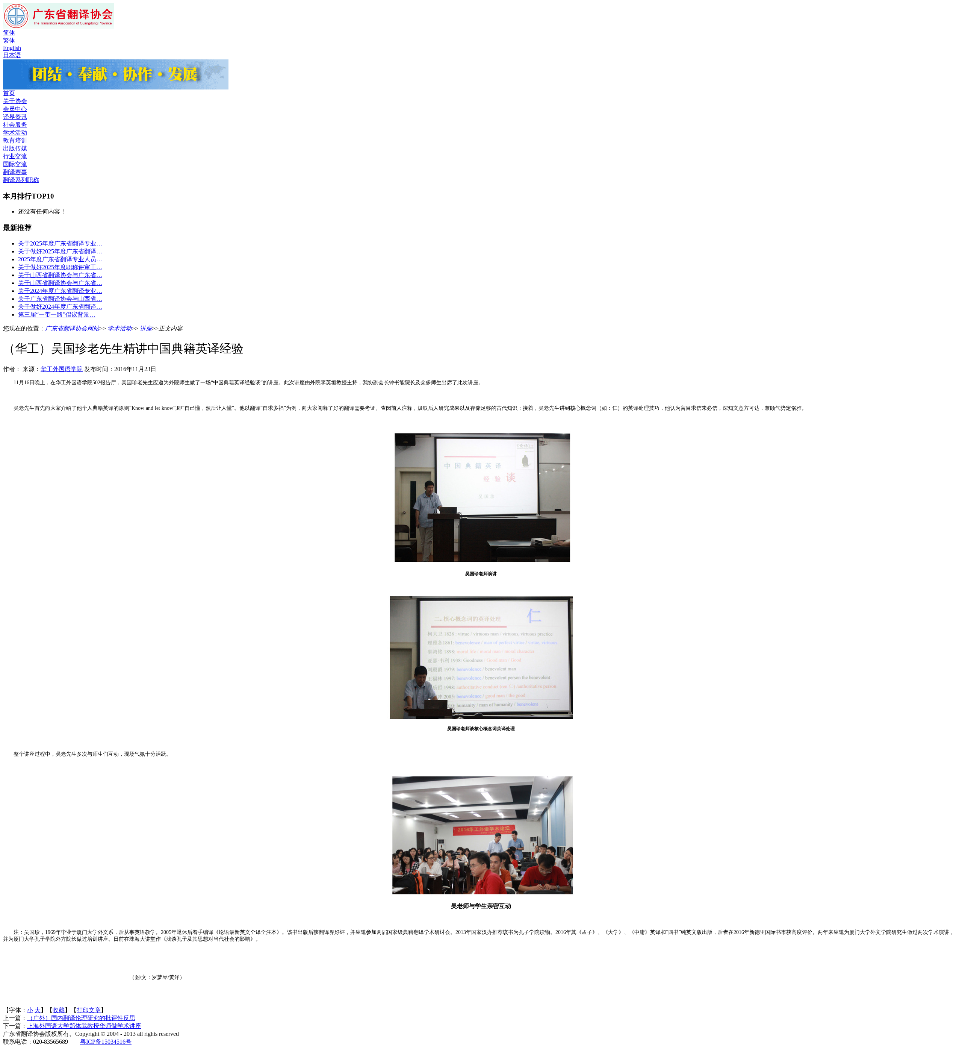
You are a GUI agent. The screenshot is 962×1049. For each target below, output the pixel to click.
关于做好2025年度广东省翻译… (60, 251)
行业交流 (15, 156)
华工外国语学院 (62, 369)
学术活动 (15, 132)
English (12, 48)
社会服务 (15, 124)
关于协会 (15, 101)
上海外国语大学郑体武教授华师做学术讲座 (84, 1026)
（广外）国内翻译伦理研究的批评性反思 (81, 1018)
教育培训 (15, 140)
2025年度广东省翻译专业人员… (60, 259)
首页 (9, 93)
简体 (9, 32)
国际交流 (15, 164)
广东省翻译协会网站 (72, 328)
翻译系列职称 (21, 180)
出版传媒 (15, 148)
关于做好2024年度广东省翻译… (60, 306)
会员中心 (15, 109)
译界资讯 (15, 117)
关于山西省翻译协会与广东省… (60, 275)
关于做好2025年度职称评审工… (60, 267)
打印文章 (89, 1010)
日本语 (12, 55)
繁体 (9, 40)
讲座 (146, 328)
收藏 (59, 1010)
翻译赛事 (15, 172)
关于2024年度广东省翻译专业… (60, 291)
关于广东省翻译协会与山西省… (60, 299)
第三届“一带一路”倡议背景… (56, 314)
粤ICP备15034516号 (106, 1041)
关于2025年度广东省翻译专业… (60, 243)
